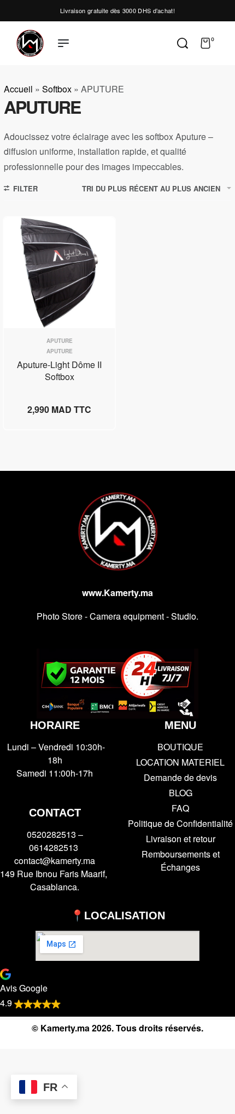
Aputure (59, 340)
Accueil (18, 89)
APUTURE (59, 351)
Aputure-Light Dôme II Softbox (59, 371)
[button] (117, 988)
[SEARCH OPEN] (183, 43)
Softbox (57, 89)
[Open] (226, 43)
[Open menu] (63, 43)
